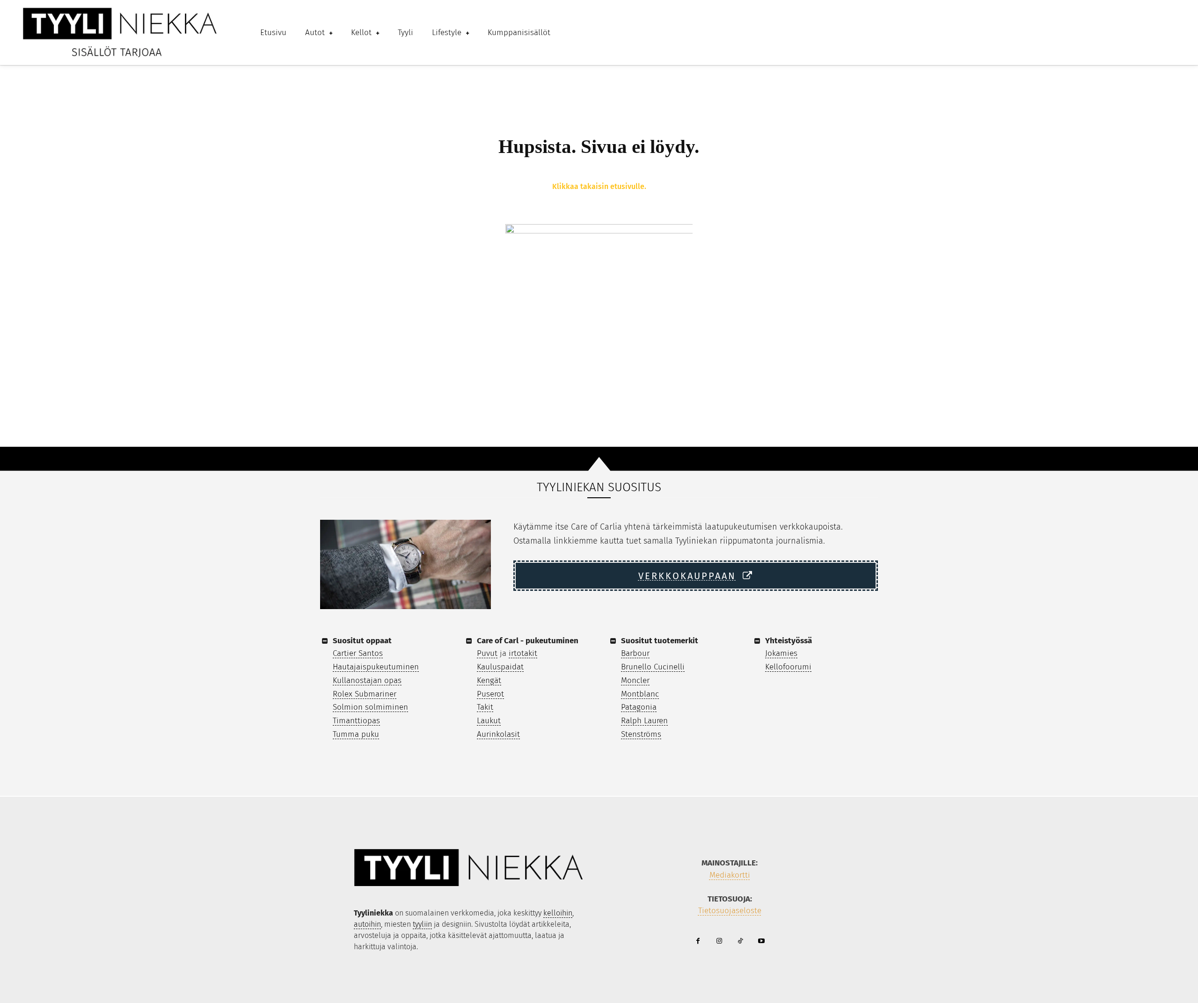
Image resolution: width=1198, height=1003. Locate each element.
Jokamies (781, 653)
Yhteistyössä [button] (788, 641)
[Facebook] (698, 941)
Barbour (635, 653)
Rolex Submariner (364, 694)
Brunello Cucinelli (653, 667)
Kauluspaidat (500, 667)
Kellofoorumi (788, 667)
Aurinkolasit (498, 734)
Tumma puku (356, 734)
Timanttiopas (356, 721)
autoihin (367, 924)
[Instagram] (719, 941)
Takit (485, 707)
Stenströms (641, 734)
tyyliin (422, 924)
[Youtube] (761, 941)
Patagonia (639, 707)
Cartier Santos (358, 653)
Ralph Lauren (644, 721)
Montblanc (640, 694)
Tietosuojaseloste (729, 911)
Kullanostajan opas (367, 680)
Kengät (489, 680)
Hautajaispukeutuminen (376, 667)
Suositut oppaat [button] (362, 641)
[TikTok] (740, 941)
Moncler (635, 680)
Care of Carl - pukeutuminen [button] (527, 641)
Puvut (487, 653)
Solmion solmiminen (370, 707)
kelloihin (557, 913)
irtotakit (523, 653)
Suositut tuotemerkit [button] (659, 641)
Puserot (490, 694)
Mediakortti (729, 875)
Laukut (489, 721)
